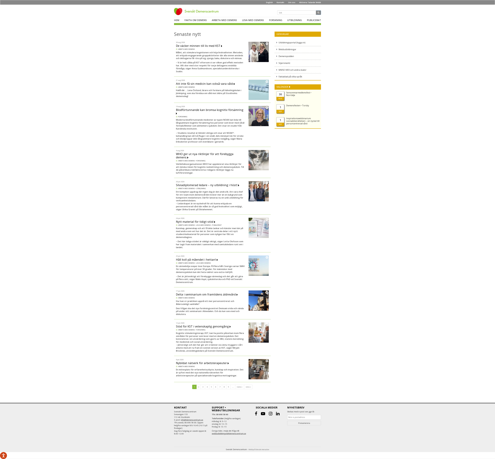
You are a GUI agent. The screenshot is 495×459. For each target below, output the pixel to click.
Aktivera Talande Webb (310, 2)
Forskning (275, 20)
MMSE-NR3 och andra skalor (292, 69)
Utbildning (294, 20)
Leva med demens (253, 20)
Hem (176, 20)
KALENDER (283, 86)
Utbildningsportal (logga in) (292, 42)
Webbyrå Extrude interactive (259, 449)
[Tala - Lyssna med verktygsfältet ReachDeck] (3, 455)
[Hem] (197, 11)
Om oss (291, 2)
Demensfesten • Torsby (297, 105)
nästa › (239, 387)
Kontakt (280, 2)
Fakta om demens (195, 20)
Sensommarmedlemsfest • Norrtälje (298, 94)
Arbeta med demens (224, 20)
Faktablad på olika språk (290, 76)
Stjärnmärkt (284, 63)
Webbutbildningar (287, 49)
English (269, 2)
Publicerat (314, 20)
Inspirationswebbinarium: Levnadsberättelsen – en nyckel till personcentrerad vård (302, 121)
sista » (248, 387)
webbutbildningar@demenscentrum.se (229, 433)
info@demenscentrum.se (192, 420)
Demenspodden (286, 56)
